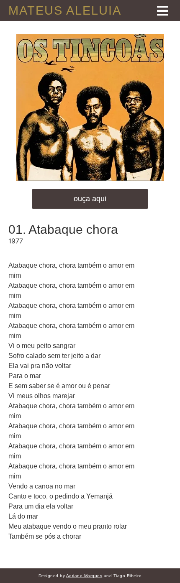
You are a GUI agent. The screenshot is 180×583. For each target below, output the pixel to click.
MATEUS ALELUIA (64, 10)
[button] (90, 199)
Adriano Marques (84, 575)
